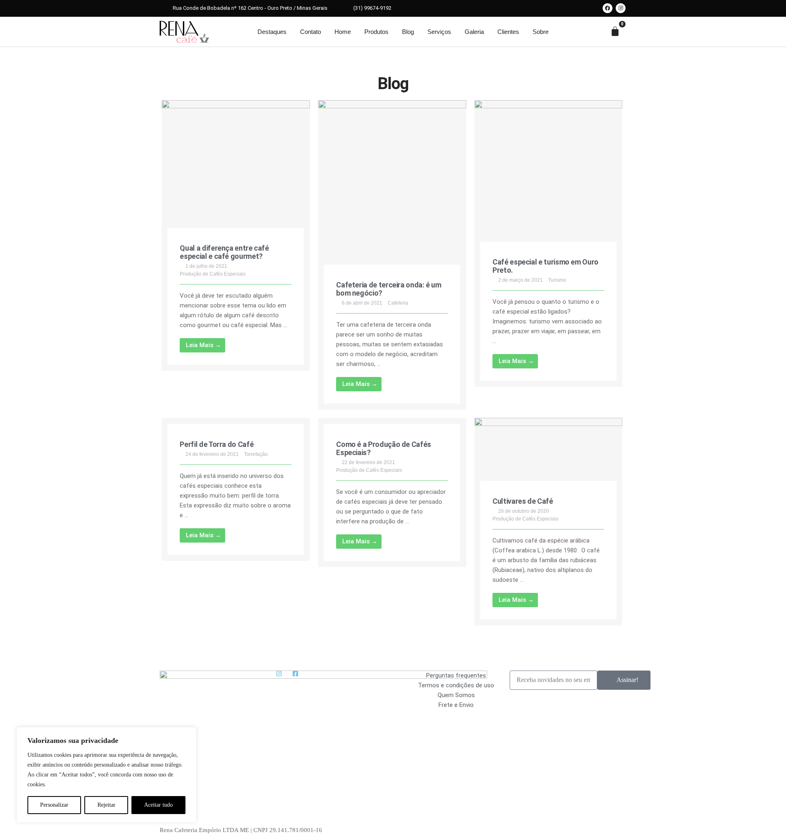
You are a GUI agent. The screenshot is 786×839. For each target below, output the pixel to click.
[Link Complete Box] (236, 235)
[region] (106, 775)
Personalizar (54, 805)
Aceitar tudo (158, 805)
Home (342, 31)
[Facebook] (607, 8)
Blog (408, 31)
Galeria (474, 31)
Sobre (541, 31)
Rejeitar (106, 805)
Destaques (272, 31)
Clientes (508, 31)
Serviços (439, 31)
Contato (310, 31)
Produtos (376, 31)
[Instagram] (621, 8)
